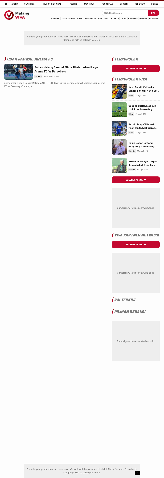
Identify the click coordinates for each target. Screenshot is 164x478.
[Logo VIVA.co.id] (18, 14)
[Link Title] (18, 72)
